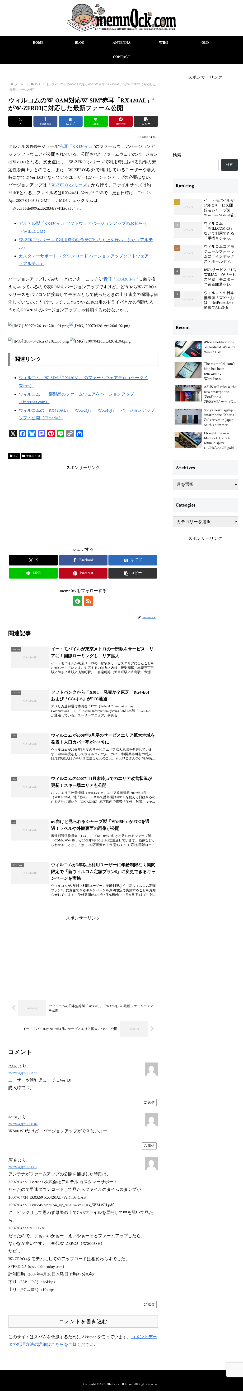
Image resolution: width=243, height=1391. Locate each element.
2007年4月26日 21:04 (22, 1124)
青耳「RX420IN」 (120, 279)
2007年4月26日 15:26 (22, 1073)
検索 (177, 155)
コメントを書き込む (83, 1321)
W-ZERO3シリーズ (69, 185)
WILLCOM (33, 456)
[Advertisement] (83, 505)
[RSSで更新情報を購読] (88, 601)
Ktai (16, 456)
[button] (146, 121)
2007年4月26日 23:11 (22, 1167)
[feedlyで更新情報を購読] (77, 601)
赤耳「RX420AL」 (77, 146)
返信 (151, 1103)
